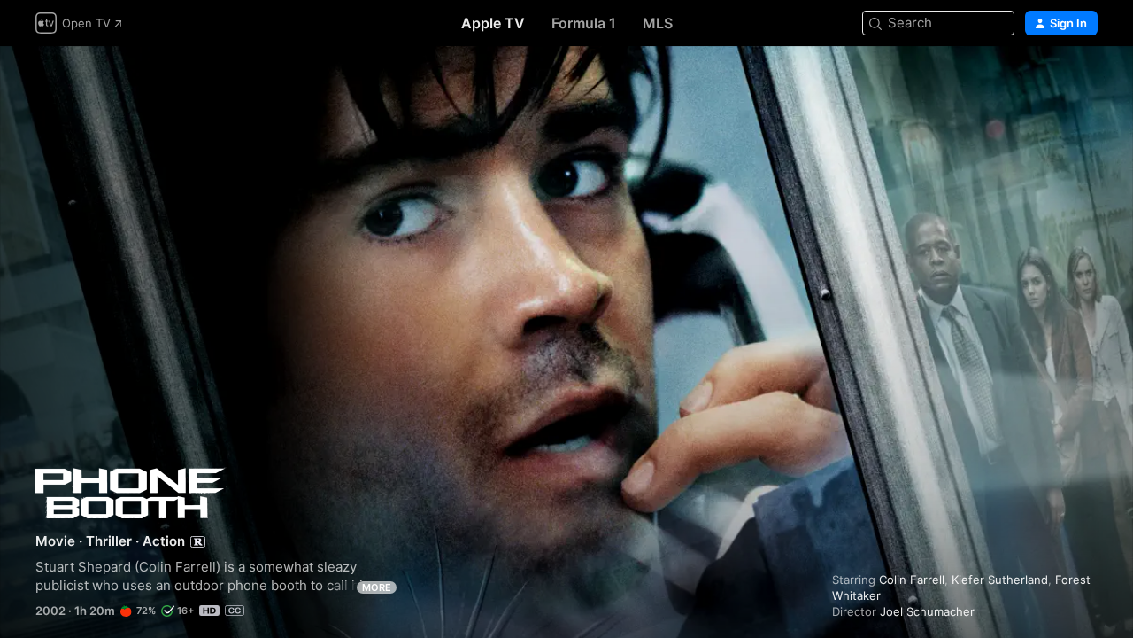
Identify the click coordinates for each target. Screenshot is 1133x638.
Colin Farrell (911, 579)
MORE (376, 587)
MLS (658, 23)
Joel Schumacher (927, 611)
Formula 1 (583, 23)
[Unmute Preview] (1085, 81)
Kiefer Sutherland (1000, 579)
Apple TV (493, 23)
